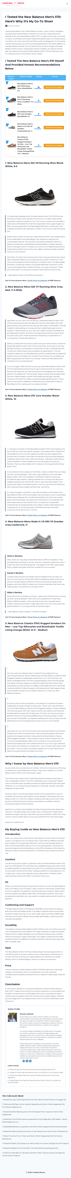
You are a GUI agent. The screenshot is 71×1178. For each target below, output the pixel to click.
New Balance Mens (19, 286)
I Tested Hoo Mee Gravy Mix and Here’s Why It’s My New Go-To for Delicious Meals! (36, 1072)
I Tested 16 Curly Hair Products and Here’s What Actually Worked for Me (32, 1069)
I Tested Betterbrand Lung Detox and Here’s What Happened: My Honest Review (34, 1127)
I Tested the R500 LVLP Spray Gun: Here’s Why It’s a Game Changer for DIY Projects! (35, 1143)
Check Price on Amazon (53, 87)
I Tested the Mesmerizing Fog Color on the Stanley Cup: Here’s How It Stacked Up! (35, 1131)
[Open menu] (67, 3)
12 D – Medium (39, 630)
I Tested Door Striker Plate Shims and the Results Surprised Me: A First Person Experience (34, 1076)
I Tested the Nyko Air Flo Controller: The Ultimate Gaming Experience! (30, 1148)
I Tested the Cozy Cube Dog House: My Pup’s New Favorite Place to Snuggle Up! (34, 1100)
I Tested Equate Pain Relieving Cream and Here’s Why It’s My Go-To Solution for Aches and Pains (34, 1081)
